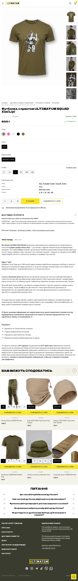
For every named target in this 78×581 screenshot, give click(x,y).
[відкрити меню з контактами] (73, 576)
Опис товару (7, 240)
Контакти (7, 532)
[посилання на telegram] (36, 568)
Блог (4, 540)
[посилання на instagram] (31, 568)
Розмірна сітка (71, 167)
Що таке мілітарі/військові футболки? (39, 494)
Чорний (58, 184)
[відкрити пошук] (70, 3)
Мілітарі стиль (44, 189)
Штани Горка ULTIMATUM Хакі (11, 420)
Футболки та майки (43, 103)
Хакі (40, 184)
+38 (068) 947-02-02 (48, 548)
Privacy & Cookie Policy (8, 575)
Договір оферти (10, 536)
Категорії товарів (12, 523)
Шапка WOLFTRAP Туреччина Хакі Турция (64, 422)
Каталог (6, 553)
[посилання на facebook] (26, 568)
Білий (52, 184)
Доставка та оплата (13, 215)
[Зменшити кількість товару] (4, 201)
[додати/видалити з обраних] (4, 13)
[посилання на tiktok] (41, 568)
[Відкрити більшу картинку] (4, 95)
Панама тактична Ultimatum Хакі (38, 475)
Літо (40, 187)
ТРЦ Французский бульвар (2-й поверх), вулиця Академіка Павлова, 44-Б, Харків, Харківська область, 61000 (56, 538)
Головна (5, 103)
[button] (4, 54)
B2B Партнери (9, 549)
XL (21, 172)
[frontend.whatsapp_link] (51, 568)
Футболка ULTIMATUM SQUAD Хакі (11, 476)
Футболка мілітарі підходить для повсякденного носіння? (39, 503)
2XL (27, 172)
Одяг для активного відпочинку (22, 103)
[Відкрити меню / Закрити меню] (3, 3)
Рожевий (46, 184)
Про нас (6, 528)
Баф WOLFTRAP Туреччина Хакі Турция (38, 422)
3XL (32, 172)
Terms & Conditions (24, 575)
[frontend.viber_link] (46, 568)
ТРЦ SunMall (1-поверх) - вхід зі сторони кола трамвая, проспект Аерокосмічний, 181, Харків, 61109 (57, 529)
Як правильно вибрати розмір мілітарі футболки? (39, 508)
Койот (64, 184)
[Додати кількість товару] (17, 201)
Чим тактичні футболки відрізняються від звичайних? (39, 499)
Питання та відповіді (13, 545)
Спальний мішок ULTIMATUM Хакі (64, 475)
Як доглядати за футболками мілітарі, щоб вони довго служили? (39, 514)
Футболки (55, 103)
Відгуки (18, 240)
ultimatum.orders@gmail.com (51, 545)
